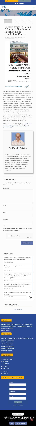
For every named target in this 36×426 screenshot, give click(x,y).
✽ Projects (5, 368)
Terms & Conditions (18, 414)
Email (5, 212)
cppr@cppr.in (10, 346)
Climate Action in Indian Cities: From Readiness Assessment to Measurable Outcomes (17, 258)
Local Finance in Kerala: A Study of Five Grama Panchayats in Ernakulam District (17, 125)
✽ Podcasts (5, 366)
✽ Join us (4, 371)
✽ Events (4, 373)
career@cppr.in (10, 348)
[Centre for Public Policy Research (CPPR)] (18, 7)
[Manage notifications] (31, 419)
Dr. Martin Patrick (9, 37)
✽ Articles (5, 361)
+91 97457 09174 (8, 344)
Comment (6, 188)
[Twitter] (17, 3)
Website (5, 219)
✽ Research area (7, 359)
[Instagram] (23, 3)
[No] (34, 418)
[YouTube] (19, 3)
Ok (12, 423)
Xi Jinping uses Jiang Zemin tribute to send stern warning (17, 266)
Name (5, 205)
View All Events (18, 309)
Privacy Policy (21, 423)
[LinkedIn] (21, 3)
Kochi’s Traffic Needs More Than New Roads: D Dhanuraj (17, 293)
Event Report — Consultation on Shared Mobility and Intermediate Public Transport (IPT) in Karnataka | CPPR (17, 276)
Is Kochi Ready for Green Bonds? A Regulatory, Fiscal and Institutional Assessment (17, 285)
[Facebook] (16, 3)
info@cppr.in (8, 350)
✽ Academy (5, 364)
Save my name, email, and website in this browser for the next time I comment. (18, 229)
